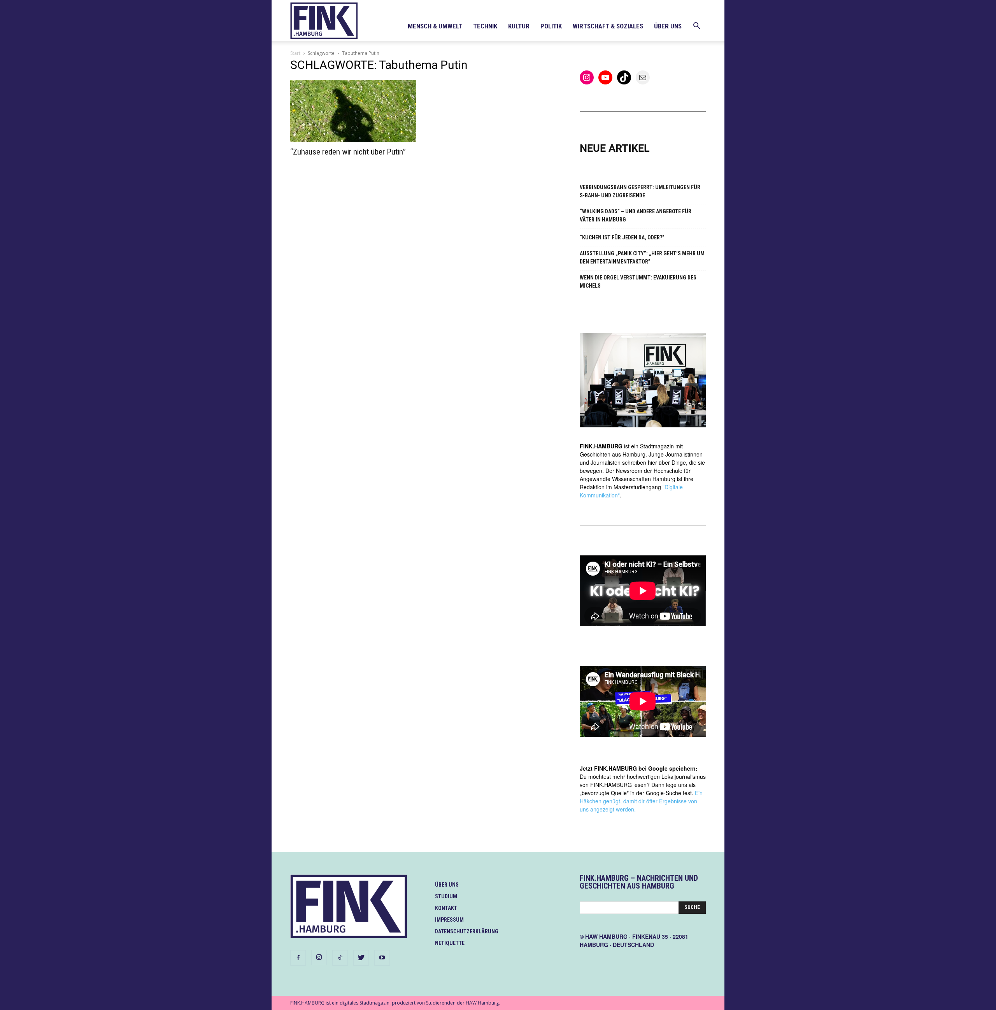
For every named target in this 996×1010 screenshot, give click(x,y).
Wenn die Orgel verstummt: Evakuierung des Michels (638, 281)
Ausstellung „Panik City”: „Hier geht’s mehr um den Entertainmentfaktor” (642, 257)
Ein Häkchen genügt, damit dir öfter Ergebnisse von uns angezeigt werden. (641, 801)
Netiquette (450, 943)
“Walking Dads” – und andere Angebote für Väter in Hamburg (635, 215)
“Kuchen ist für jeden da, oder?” (622, 237)
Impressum (449, 920)
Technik (485, 26)
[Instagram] (319, 957)
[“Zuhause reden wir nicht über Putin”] (353, 111)
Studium (446, 896)
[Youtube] (382, 958)
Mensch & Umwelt (435, 26)
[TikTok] (340, 958)
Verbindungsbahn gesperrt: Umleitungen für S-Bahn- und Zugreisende (640, 191)
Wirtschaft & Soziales (608, 26)
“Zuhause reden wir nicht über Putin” (348, 151)
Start (295, 53)
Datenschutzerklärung (466, 931)
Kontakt (446, 908)
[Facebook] (298, 958)
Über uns (668, 26)
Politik (551, 26)
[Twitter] (361, 958)
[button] (696, 26)
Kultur (519, 26)
